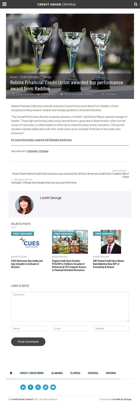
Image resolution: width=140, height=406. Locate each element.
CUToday (43, 151)
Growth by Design (122, 399)
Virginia (111, 373)
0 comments (111, 94)
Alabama (57, 373)
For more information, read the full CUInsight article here (41, 139)
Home (13, 77)
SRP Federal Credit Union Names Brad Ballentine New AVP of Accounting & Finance (108, 264)
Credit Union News (30, 77)
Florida (75, 373)
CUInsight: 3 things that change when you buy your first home (44, 182)
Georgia (47, 77)
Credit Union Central (22, 399)
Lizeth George (49, 94)
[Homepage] (11, 373)
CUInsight (32, 151)
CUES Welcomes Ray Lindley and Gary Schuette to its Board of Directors (27, 264)
